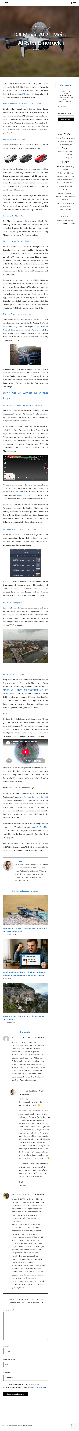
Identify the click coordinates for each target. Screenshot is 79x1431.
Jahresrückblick (65, 173)
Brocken (70, 141)
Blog (4, 1425)
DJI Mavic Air (27, 94)
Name (6, 1346)
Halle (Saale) (68, 158)
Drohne (65, 148)
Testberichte (39, 26)
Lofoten (65, 179)
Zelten (58, 223)
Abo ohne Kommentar (36, 1387)
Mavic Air (36, 843)
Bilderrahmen (62, 141)
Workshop (71, 220)
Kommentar (8, 1310)
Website (6, 1372)
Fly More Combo (23, 495)
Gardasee (60, 158)
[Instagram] (71, 1425)
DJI (71, 145)
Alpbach (60, 134)
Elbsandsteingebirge (65, 151)
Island (65, 170)
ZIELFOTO (65, 223)
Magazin (71, 179)
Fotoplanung (62, 155)
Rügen (66, 196)
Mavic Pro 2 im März (40, 827)
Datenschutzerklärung (24, 1425)
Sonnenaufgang (65, 203)
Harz (65, 162)
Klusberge (60, 176)
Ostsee (61, 189)
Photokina (69, 190)
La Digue (66, 176)
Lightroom (59, 179)
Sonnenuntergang (65, 206)
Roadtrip (59, 196)
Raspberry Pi (69, 193)
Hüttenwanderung (65, 166)
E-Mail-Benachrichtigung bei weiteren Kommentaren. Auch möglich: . (24, 1386)
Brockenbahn (64, 145)
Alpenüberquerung (66, 138)
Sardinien (72, 196)
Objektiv (69, 186)
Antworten (39, 1038)
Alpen (68, 133)
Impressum (11, 1425)
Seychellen (65, 199)
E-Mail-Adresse (9, 1359)
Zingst (73, 223)
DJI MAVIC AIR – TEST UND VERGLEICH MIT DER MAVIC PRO (25, 690)
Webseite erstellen (62, 220)
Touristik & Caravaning (65, 213)
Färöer (69, 155)
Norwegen (61, 186)
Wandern (65, 216)
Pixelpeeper (61, 193)
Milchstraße (68, 183)
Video (37, 172)
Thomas (22, 1091)
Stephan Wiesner (65, 210)
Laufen (72, 176)
